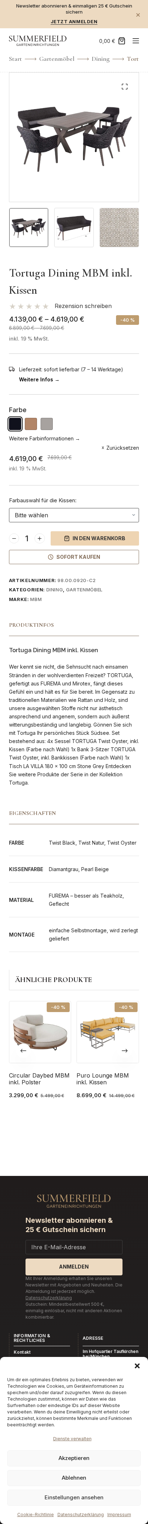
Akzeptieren (74, 1458)
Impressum (119, 1514)
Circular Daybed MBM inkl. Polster (39, 1079)
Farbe (18, 410)
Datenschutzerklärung (80, 1514)
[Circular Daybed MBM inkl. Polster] (40, 1032)
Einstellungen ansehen (74, 1497)
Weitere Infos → (39, 379)
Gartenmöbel (84, 589)
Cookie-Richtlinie (35, 1514)
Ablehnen (74, 1477)
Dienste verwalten (72, 1438)
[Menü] (136, 41)
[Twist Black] (15, 424)
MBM (36, 599)
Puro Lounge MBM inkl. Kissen (103, 1079)
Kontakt (22, 1352)
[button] (137, 1365)
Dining (54, 589)
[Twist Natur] (31, 424)
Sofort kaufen (78, 557)
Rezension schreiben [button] (83, 306)
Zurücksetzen (122, 448)
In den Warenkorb (99, 538)
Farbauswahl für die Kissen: (43, 500)
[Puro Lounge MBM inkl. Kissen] (108, 1032)
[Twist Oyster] (47, 424)
